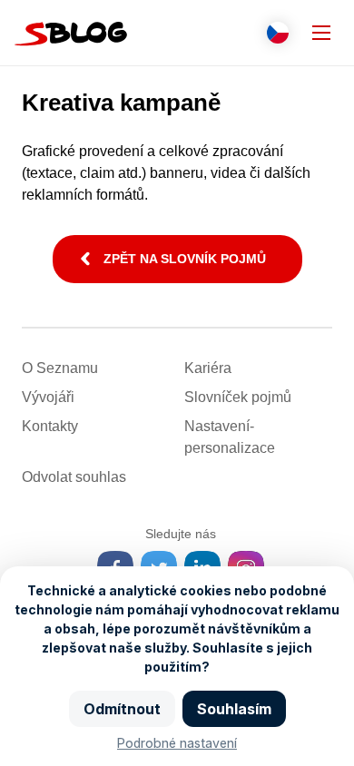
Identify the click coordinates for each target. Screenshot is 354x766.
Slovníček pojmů (237, 397)
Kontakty (50, 426)
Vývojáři (48, 397)
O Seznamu (60, 368)
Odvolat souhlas (74, 477)
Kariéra (207, 368)
